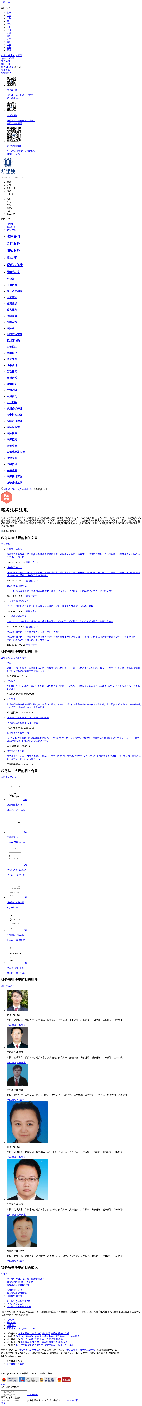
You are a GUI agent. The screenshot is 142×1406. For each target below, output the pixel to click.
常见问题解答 (25, 1333)
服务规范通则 (41, 1336)
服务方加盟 (21, 1345)
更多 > (4, 1274)
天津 (9, 33)
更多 (9, 50)
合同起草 (51, 1339)
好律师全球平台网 (15, 1363)
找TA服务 (11, 1025)
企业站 (11, 55)
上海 (9, 15)
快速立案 (34, 1342)
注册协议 (20, 1336)
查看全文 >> (32, 562)
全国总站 (5, 2)
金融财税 (27, 489)
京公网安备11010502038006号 (80, 1350)
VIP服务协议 (73, 1336)
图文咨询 (41, 1339)
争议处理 (64, 1333)
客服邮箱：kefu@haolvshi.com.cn (22, 1328)
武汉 (9, 24)
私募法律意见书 (14, 1290)
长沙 (9, 41)
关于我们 (11, 1320)
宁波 (9, 30)
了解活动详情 (71, 1400)
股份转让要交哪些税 (17, 1293)
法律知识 (16, 489)
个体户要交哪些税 (15, 1303)
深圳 (9, 21)
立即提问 (5, 658)
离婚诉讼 (62, 1342)
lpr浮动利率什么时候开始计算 (21, 1282)
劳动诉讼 (53, 1342)
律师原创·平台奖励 (64, 1345)
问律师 (24, 1339)
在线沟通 (21, 1025)
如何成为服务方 (35, 1345)
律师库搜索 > (7, 986)
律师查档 (25, 1342)
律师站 (19, 55)
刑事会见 (43, 1342)
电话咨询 (32, 1339)
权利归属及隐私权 (58, 1336)
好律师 (7, 489)
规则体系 (46, 1333)
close (3, 1384)
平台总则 (30, 1336)
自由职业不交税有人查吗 (19, 1306)
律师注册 (5, 64)
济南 (9, 39)
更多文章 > (6, 544)
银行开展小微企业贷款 (18, 1285)
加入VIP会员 (7, 67)
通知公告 (11, 1322)
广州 (9, 18)
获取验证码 (32, 1394)
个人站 (4, 55)
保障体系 (55, 1333)
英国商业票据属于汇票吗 (19, 1301)
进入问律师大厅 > (19, 658)
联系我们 (11, 1325)
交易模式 (36, 1333)
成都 (9, 47)
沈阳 (9, 44)
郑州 (9, 36)
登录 (3, 1403)
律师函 (59, 1339)
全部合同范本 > (8, 777)
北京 (9, 12)
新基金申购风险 (14, 1295)
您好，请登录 (7, 58)
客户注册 (5, 61)
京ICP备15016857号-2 (29, 1350)
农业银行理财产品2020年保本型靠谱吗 (25, 1279)
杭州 (9, 27)
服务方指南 (49, 1345)
